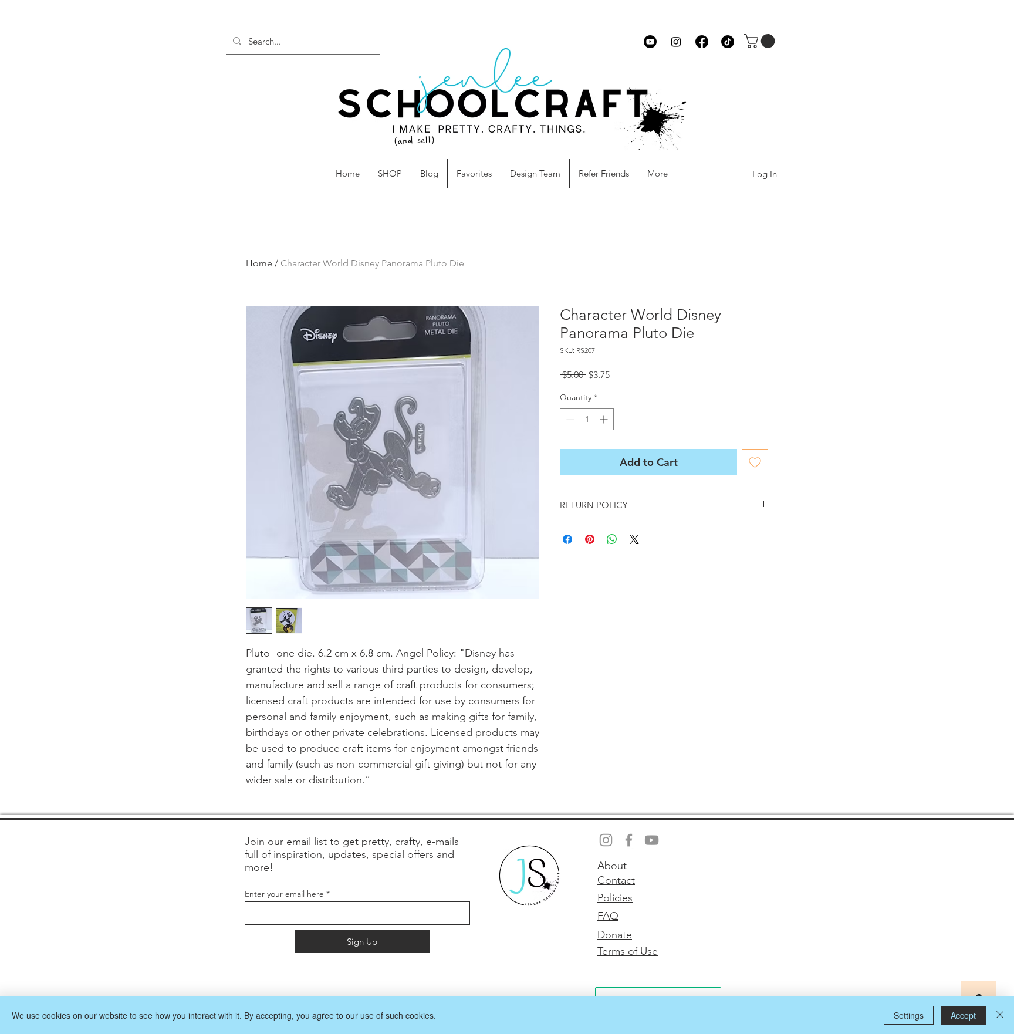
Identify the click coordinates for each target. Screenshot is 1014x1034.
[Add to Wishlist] (755, 462)
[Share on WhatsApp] (612, 539)
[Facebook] (701, 41)
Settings (909, 1015)
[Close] (1000, 1015)
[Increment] (604, 419)
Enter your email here (284, 894)
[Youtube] (650, 41)
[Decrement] (569, 419)
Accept (963, 1015)
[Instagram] (676, 41)
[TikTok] (727, 41)
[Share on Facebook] (567, 539)
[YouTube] (651, 840)
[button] (761, 41)
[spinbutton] (586, 419)
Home (259, 263)
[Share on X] (634, 539)
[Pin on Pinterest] (590, 539)
